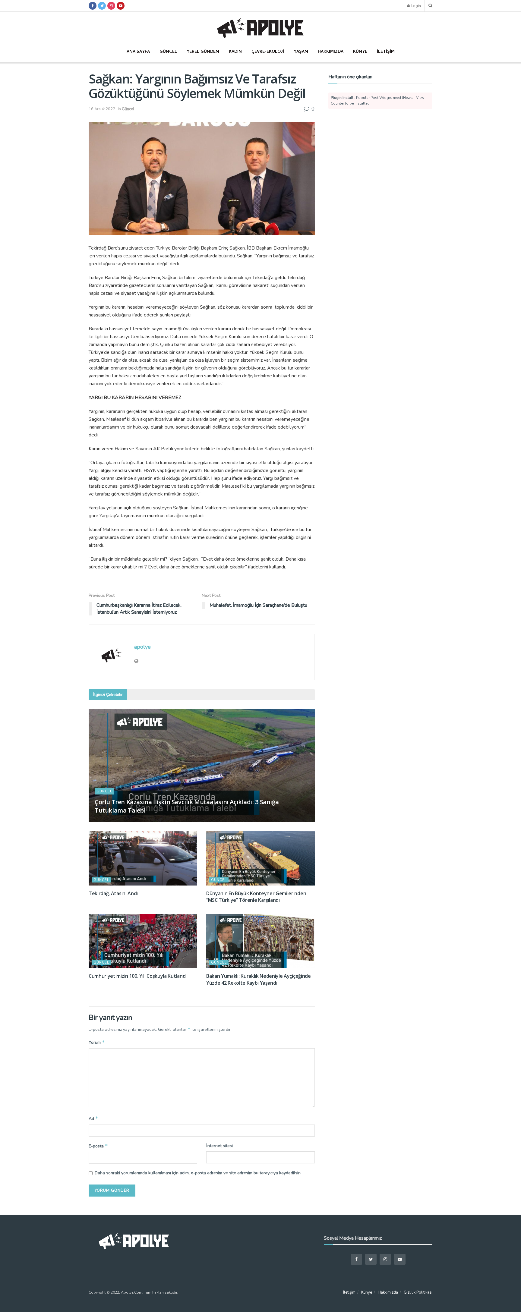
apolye (142, 646)
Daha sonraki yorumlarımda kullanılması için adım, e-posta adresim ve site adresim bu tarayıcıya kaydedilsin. (198, 1173)
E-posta (98, 1146)
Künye (360, 52)
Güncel (168, 52)
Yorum (97, 1042)
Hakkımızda (330, 52)
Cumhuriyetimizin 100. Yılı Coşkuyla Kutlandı (138, 976)
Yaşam (301, 52)
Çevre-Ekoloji (267, 52)
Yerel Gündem (203, 52)
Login (415, 5)
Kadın (235, 52)
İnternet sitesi (219, 1146)
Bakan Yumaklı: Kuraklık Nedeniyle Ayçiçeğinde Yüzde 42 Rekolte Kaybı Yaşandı (258, 979)
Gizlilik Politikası (418, 1292)
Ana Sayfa (138, 52)
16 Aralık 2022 (102, 109)
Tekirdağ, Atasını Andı (113, 893)
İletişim (386, 52)
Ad (93, 1118)
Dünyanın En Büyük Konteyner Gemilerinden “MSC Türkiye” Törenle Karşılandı (256, 896)
